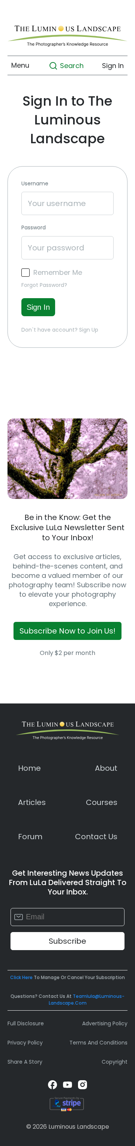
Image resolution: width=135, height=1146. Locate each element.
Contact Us (96, 836)
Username (34, 183)
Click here (21, 977)
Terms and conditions (98, 1042)
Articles (32, 802)
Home (29, 768)
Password (33, 227)
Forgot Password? (44, 285)
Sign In (113, 65)
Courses (101, 802)
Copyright (115, 1062)
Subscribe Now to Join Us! (68, 631)
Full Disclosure (26, 1023)
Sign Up (88, 329)
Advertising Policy (105, 1023)
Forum (30, 836)
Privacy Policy (25, 1042)
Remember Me (57, 272)
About (106, 768)
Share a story (25, 1062)
